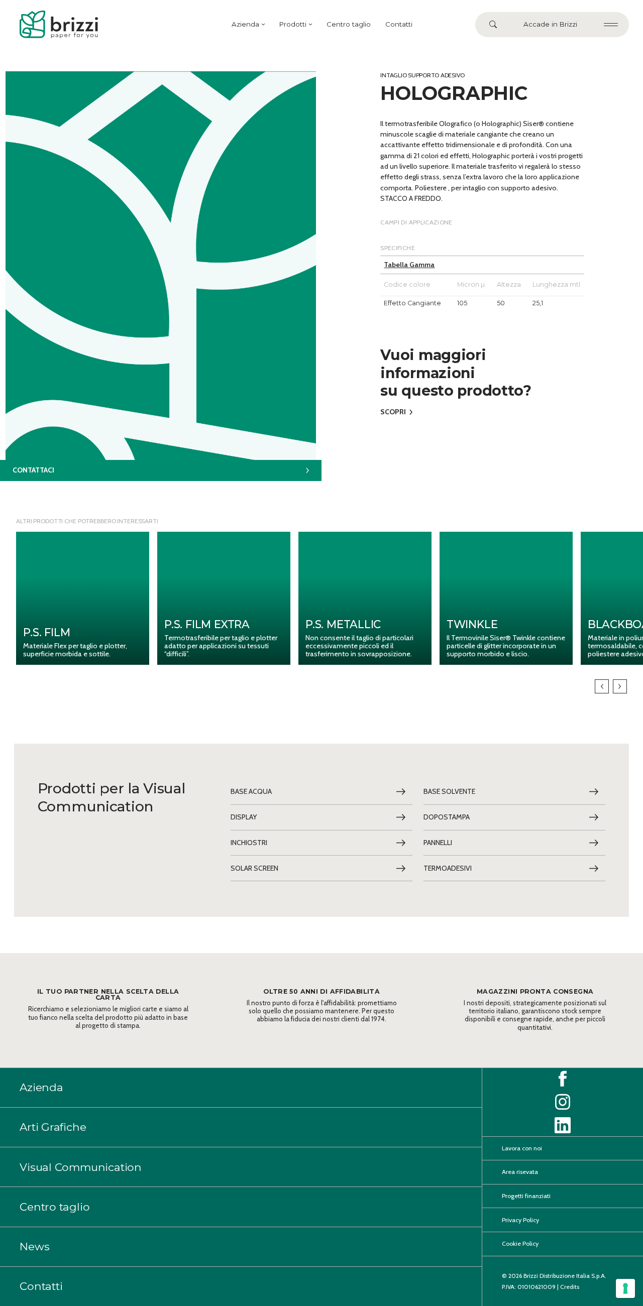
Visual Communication (81, 1166)
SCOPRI (393, 411)
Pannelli (437, 842)
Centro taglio (349, 24)
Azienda (245, 24)
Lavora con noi (522, 1148)
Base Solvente (449, 791)
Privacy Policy (520, 1220)
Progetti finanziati (526, 1196)
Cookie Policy (520, 1243)
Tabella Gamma (409, 264)
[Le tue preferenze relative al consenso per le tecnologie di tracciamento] (625, 1288)
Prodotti (292, 24)
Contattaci (33, 469)
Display (244, 816)
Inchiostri (249, 842)
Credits (569, 1286)
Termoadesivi (447, 868)
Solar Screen (254, 868)
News (34, 1246)
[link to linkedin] (563, 1125)
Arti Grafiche (53, 1126)
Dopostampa (446, 816)
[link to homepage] (59, 24)
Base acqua (251, 791)
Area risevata (520, 1171)
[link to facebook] (563, 1079)
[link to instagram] (562, 1102)
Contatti (398, 24)
